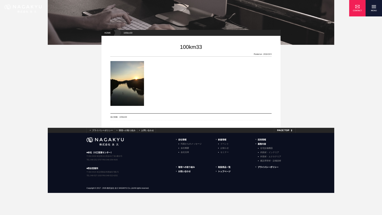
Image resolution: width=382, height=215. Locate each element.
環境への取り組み (127, 130)
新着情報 (222, 139)
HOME (107, 33)
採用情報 (262, 139)
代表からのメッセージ (191, 144)
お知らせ (224, 148)
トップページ (224, 171)
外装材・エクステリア (270, 156)
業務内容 (262, 143)
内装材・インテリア (269, 152)
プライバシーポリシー (102, 130)
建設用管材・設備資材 (270, 160)
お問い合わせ (147, 130)
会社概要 (185, 148)
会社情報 (182, 139)
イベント (224, 144)
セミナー (224, 152)
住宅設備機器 (266, 148)
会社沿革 (185, 152)
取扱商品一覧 (224, 166)
